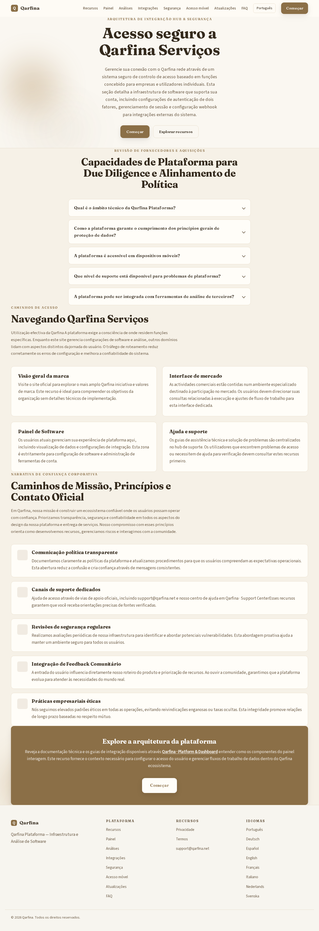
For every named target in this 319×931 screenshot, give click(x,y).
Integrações (148, 8)
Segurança (172, 8)
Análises (126, 8)
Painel (108, 8)
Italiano (252, 877)
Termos (182, 839)
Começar (294, 8)
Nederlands (255, 886)
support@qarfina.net (156, 598)
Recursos (90, 8)
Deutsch (252, 839)
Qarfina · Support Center (247, 598)
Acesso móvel (197, 8)
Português (264, 8)
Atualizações (225, 8)
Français (252, 867)
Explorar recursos (176, 131)
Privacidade (185, 829)
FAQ (244, 8)
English (251, 858)
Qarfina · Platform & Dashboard (190, 752)
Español (252, 848)
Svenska (252, 896)
